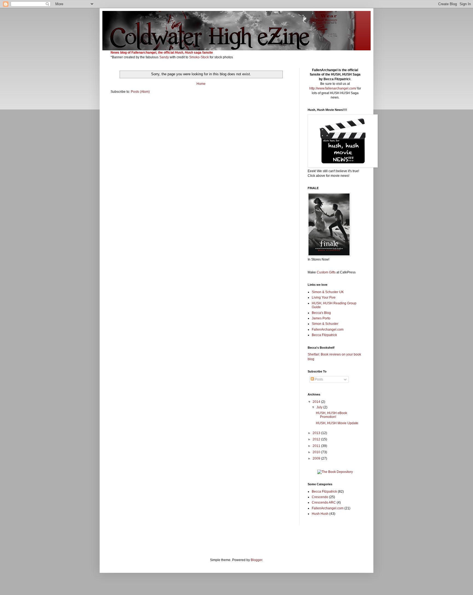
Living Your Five (324, 297)
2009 (317, 458)
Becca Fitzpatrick (324, 335)
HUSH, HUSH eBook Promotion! (331, 415)
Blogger (256, 560)
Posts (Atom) (140, 92)
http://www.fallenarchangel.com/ (332, 88)
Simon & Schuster (325, 324)
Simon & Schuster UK (328, 292)
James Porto (321, 318)
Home (201, 84)
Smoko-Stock (199, 57)
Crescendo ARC (324, 502)
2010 (317, 452)
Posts (318, 379)
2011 (317, 446)
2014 (317, 402)
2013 (317, 433)
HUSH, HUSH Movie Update (337, 423)
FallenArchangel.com (328, 329)
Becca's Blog (321, 313)
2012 (317, 439)
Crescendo (320, 497)
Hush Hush (320, 514)
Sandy (164, 57)
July (319, 407)
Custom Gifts (326, 272)
